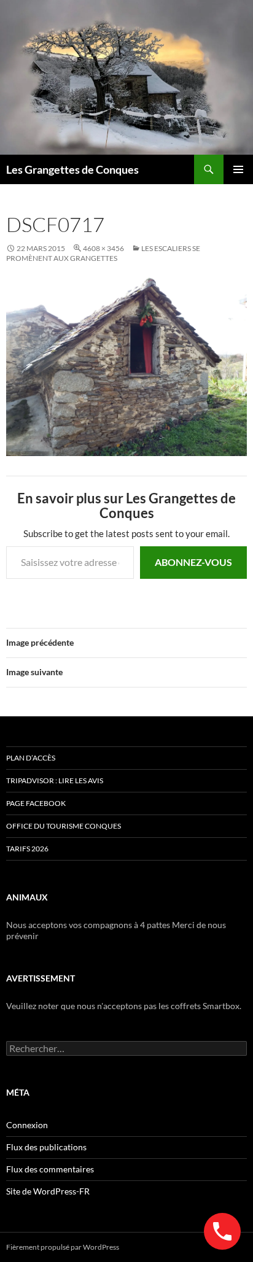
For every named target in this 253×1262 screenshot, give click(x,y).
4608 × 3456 (103, 248)
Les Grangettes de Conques (72, 169)
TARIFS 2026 (27, 848)
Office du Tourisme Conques (63, 825)
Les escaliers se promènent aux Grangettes (103, 253)
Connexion (27, 1125)
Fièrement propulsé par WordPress (62, 1247)
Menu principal (238, 169)
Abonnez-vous (193, 562)
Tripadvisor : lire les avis (54, 780)
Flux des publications (46, 1147)
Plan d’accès (30, 757)
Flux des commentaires (50, 1169)
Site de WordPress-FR (48, 1191)
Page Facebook (36, 803)
